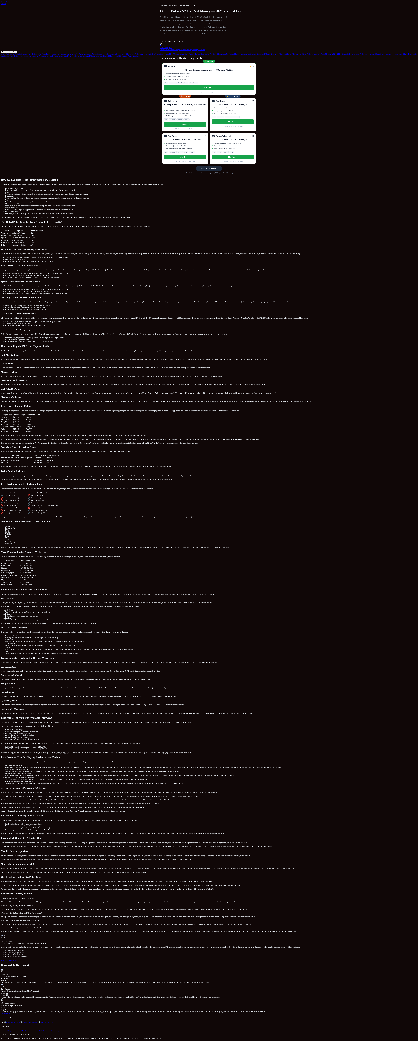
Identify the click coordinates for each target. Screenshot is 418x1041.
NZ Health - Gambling (29, 1022)
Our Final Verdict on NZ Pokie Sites (104, 56)
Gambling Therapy (46, 1022)
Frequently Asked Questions (129, 56)
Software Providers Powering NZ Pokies (391, 54)
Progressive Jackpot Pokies (119, 54)
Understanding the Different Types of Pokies (93, 54)
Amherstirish (5, 2)
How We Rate (40, 1031)
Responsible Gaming (52, 1031)
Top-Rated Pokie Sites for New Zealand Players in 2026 (57, 54)
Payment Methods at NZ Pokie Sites (33, 56)
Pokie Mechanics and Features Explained (249, 54)
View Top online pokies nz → (170, 40)
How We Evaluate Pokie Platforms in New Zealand (19, 54)
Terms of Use (16, 1031)
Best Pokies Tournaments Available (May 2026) (319, 54)
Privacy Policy (6, 1031)
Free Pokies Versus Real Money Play (159, 54)
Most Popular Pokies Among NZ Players (219, 54)
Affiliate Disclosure (27, 1031)
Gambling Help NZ (12, 1022)
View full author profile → (10, 960)
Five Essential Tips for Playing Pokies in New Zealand (356, 54)
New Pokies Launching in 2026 (79, 56)
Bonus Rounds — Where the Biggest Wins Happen (282, 54)
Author (3, 4)
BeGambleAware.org (227, 173)
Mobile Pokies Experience (57, 56)
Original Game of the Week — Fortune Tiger (189, 54)
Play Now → (209, 87)
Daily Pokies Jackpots (138, 54)
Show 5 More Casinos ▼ (209, 168)
